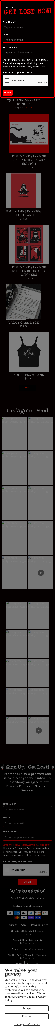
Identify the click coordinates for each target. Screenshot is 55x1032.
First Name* (9, 22)
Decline (27, 1016)
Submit (7, 92)
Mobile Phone (10, 47)
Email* (6, 34)
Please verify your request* (17, 72)
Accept (26, 1008)
